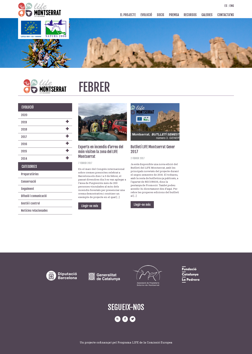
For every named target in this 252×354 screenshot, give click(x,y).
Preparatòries (30, 174)
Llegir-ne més (89, 206)
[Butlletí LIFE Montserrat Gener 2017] (155, 121)
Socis (160, 15)
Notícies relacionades (34, 210)
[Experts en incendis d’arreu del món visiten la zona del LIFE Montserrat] (102, 121)
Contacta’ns (225, 15)
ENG (231, 6)
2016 (24, 144)
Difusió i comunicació (34, 196)
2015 (24, 151)
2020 (24, 115)
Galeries (207, 15)
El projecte (128, 15)
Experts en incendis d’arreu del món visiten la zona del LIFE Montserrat (100, 151)
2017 (24, 137)
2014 (24, 158)
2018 (24, 129)
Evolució (146, 15)
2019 (24, 122)
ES (226, 6)
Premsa (174, 15)
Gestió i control (30, 203)
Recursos (190, 15)
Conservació (28, 181)
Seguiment (27, 189)
